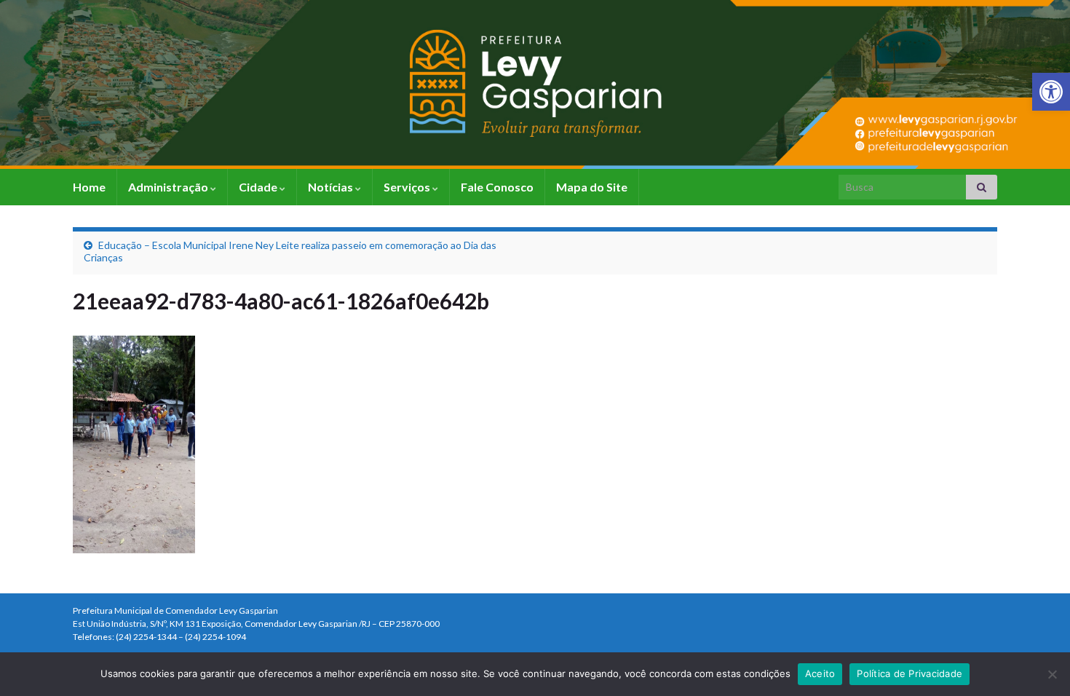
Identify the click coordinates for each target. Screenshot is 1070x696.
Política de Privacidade (909, 673)
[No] (1052, 674)
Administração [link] (169, 187)
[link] (1051, 92)
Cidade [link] (259, 187)
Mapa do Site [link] (591, 187)
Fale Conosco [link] (497, 187)
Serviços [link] (408, 187)
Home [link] (89, 187)
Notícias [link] (331, 187)
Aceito (820, 673)
